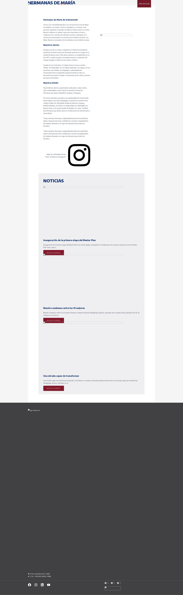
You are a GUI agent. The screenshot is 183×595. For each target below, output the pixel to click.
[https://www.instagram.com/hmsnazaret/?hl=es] (79, 167)
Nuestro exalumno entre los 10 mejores (64, 308)
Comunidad (107, 4)
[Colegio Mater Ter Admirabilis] (34, 4)
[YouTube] (48, 584)
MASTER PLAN (144, 4)
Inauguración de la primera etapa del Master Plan (69, 240)
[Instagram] (35, 584)
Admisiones (120, 4)
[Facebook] (29, 584)
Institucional (64, 4)
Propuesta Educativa (90, 4)
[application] (69, 3)
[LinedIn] (42, 584)
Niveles (75, 4)
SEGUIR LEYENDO (53, 252)
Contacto (130, 4)
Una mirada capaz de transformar (61, 375)
